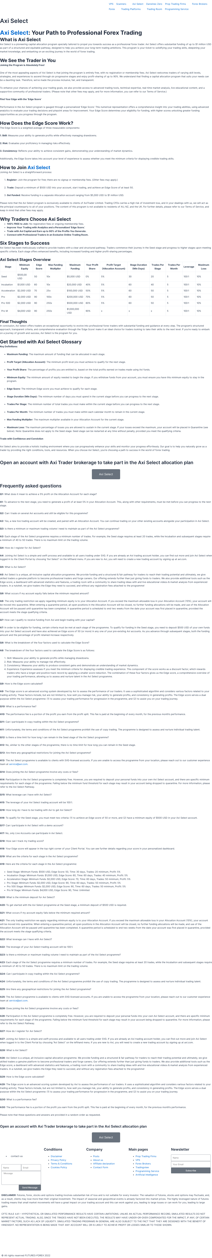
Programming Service (147, 1171)
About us (98, 1160)
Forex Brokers (143, 1163)
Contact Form (100, 1167)
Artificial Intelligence (147, 1174)
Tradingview (142, 1167)
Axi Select (14, 20)
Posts (96, 1156)
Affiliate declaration (104, 1163)
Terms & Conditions (61, 1163)
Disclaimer (56, 1156)
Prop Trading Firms (146, 1156)
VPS (138, 1160)
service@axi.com (18, 764)
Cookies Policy (59, 1167)
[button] (106, 474)
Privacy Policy (58, 1160)
